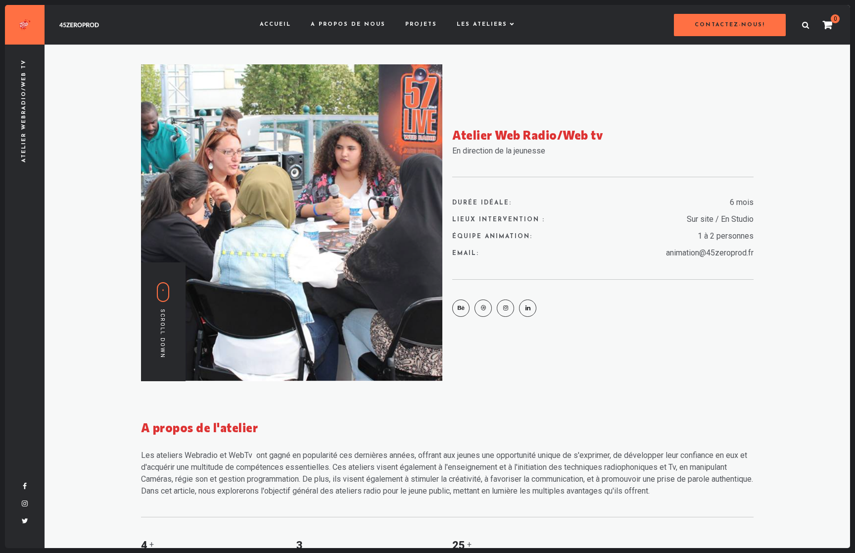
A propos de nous (348, 24)
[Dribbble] (483, 308)
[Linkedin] (527, 308)
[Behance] (461, 308)
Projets (421, 24)
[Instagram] (505, 308)
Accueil (275, 24)
